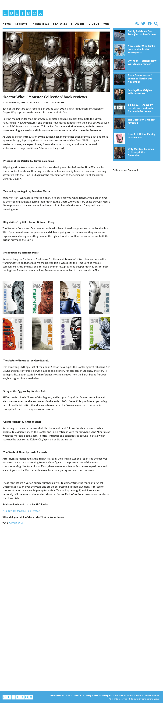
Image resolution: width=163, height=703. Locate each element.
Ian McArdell (36, 102)
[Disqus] (56, 570)
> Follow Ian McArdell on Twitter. (21, 510)
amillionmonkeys (150, 698)
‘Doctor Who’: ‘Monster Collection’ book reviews (136, 35)
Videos (94, 23)
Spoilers (78, 23)
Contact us (77, 695)
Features (60, 23)
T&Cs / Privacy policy (131, 695)
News (7, 23)
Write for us (152, 695)
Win (106, 23)
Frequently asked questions (102, 695)
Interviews (40, 23)
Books (61, 102)
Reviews (21, 23)
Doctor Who (16, 523)
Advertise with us (60, 695)
